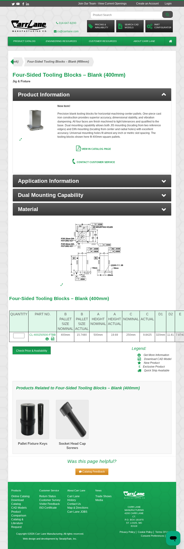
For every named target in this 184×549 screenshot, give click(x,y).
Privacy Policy (127, 532)
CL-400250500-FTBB (42, 334)
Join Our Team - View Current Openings (102, 3)
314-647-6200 (67, 23)
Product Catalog (24, 41)
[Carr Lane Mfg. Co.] (29, 26)
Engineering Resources (61, 41)
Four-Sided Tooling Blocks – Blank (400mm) (59, 298)
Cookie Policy (145, 532)
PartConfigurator (162, 26)
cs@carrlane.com (68, 31)
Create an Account (147, 3)
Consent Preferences (152, 535)
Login (168, 3)
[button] (92, 181)
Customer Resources (103, 41)
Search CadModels (132, 26)
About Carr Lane (144, 41)
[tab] (92, 94)
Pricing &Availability (101, 26)
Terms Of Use (163, 532)
